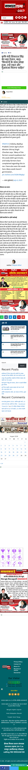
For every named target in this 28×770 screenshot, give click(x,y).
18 (9, 452)
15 (25, 449)
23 (1, 455)
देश (16, 22)
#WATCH (5, 144)
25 (9, 455)
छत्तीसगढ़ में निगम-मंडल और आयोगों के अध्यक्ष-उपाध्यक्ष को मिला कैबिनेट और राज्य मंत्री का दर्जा (18, 328)
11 (9, 449)
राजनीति (6, 22)
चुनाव (19, 22)
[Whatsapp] (25, 17)
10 (5, 449)
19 (13, 452)
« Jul (1, 463)
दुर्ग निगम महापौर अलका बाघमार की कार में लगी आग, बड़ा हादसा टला (18, 352)
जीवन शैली (24, 22)
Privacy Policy (18, 662)
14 (21, 449)
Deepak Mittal (16, 265)
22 (25, 452)
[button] (2, 22)
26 (13, 455)
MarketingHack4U (15, 754)
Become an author (17, 669)
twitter (14, 768)
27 (17, 455)
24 (5, 455)
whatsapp (23, 768)
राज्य (10, 22)
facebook (4, 768)
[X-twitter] (12, 694)
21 (21, 452)
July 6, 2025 (17, 180)
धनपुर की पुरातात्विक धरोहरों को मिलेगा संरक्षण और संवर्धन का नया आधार (17, 337)
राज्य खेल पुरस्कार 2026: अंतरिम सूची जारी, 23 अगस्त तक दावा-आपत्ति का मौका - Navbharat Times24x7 (13, 404)
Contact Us (17, 664)
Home (13, 22)
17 (5, 452)
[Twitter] (19, 17)
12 (13, 449)
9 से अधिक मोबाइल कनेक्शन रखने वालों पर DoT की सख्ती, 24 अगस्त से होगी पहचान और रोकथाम (13, 409)
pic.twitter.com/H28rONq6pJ (13, 174)
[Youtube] (22, 17)
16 (1, 452)
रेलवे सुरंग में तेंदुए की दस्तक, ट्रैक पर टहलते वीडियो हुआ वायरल (17, 344)
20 (17, 452)
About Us (17, 666)
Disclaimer (17, 672)
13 (17, 449)
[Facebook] (16, 17)
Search (4, 362)
